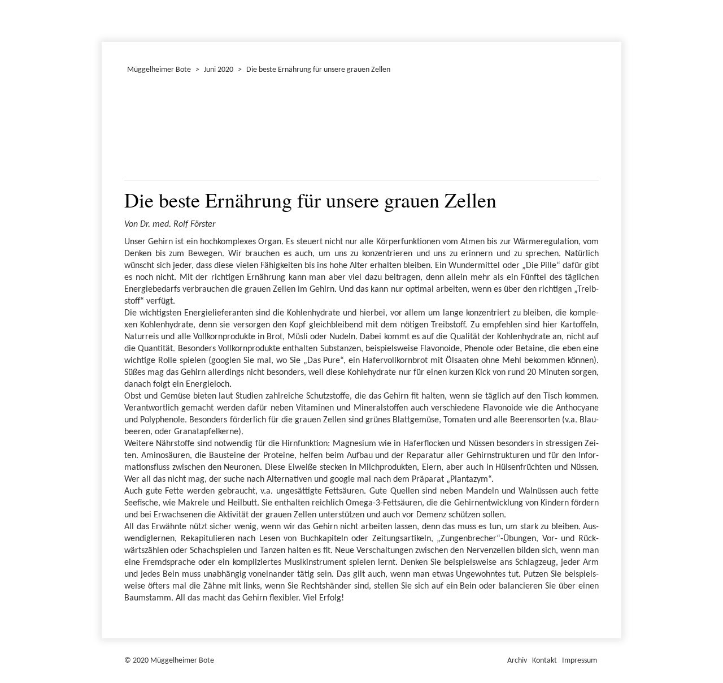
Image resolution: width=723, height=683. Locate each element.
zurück (139, 130)
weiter (583, 130)
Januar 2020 (103, 19)
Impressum (579, 660)
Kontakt (544, 660)
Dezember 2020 (106, 19)
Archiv (517, 660)
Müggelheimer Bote (616, 1)
